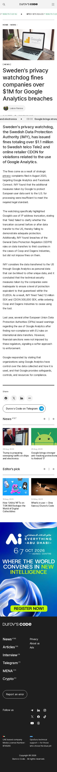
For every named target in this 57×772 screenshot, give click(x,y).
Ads (32, 647)
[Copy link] (29, 398)
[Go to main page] (17, 624)
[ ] (7, 64)
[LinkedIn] (22, 398)
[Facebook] (6, 398)
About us (35, 643)
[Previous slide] (45, 419)
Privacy (34, 639)
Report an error (15, 694)
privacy (7, 175)
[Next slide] (53, 419)
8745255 (7, 746)
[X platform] (14, 398)
